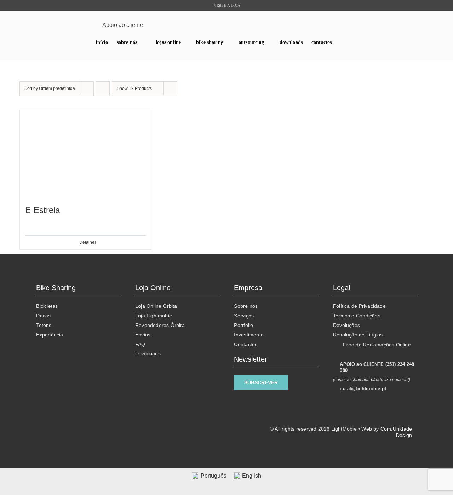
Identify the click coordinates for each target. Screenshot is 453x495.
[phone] (92, 25)
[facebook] (48, 25)
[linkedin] (59, 25)
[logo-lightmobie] (226, 21)
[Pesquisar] (429, 25)
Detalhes (88, 242)
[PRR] (112, 420)
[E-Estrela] (85, 154)
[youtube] (70, 25)
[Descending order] (103, 88)
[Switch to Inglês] (228, 53)
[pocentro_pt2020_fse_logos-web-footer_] (112, 437)
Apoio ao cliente (122, 25)
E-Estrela (42, 210)
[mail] (81, 25)
